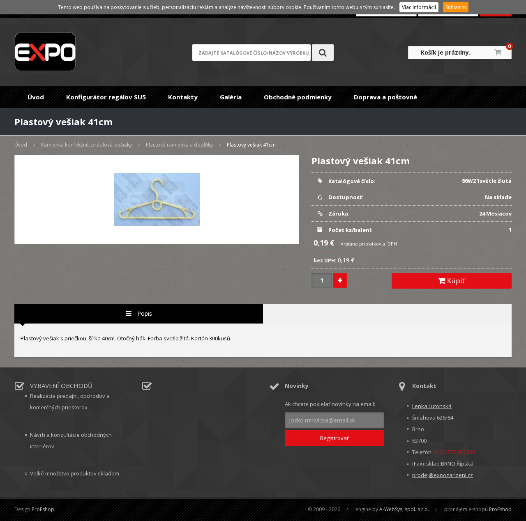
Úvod (36, 97)
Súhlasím (455, 7)
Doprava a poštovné (385, 97)
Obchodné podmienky (298, 97)
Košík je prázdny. (446, 52)
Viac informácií (419, 7)
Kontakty (183, 97)
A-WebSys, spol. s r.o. (404, 509)
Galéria (231, 97)
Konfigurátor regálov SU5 (106, 97)
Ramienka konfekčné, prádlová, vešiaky (86, 144)
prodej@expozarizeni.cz (442, 475)
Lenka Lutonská (432, 406)
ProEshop (43, 509)
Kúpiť (455, 280)
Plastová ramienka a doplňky (179, 144)
